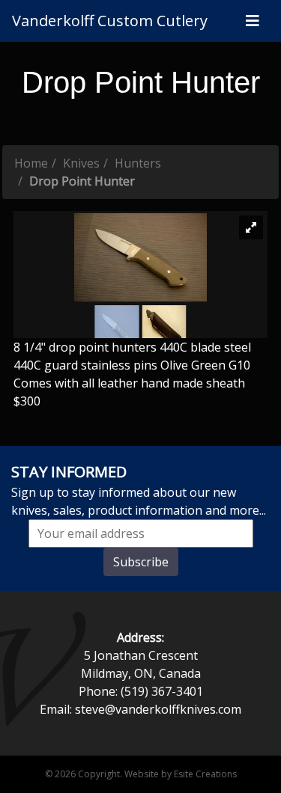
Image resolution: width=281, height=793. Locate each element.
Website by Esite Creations (180, 774)
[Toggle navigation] (252, 21)
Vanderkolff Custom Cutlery (110, 20)
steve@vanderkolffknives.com (158, 709)
